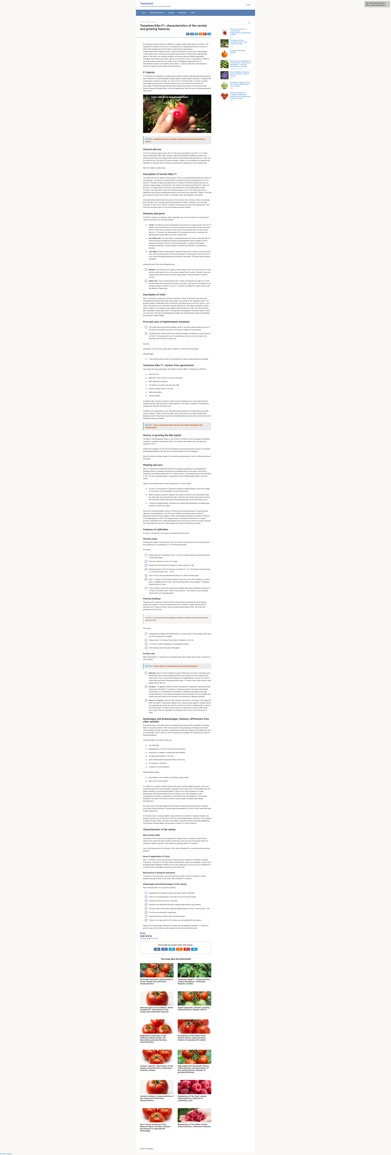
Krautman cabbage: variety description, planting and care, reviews (240, 84)
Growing (171, 13)
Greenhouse (182, 13)
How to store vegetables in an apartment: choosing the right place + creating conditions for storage (240, 63)
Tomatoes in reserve (156, 13)
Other (193, 13)
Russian (2, 1154)
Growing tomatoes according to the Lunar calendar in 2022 (238, 42)
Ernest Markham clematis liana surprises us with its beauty (239, 74)
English (248, 5)
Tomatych (146, 3)
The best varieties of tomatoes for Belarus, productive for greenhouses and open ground (240, 95)
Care (143, 13)
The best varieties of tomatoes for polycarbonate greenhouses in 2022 (240, 32)
